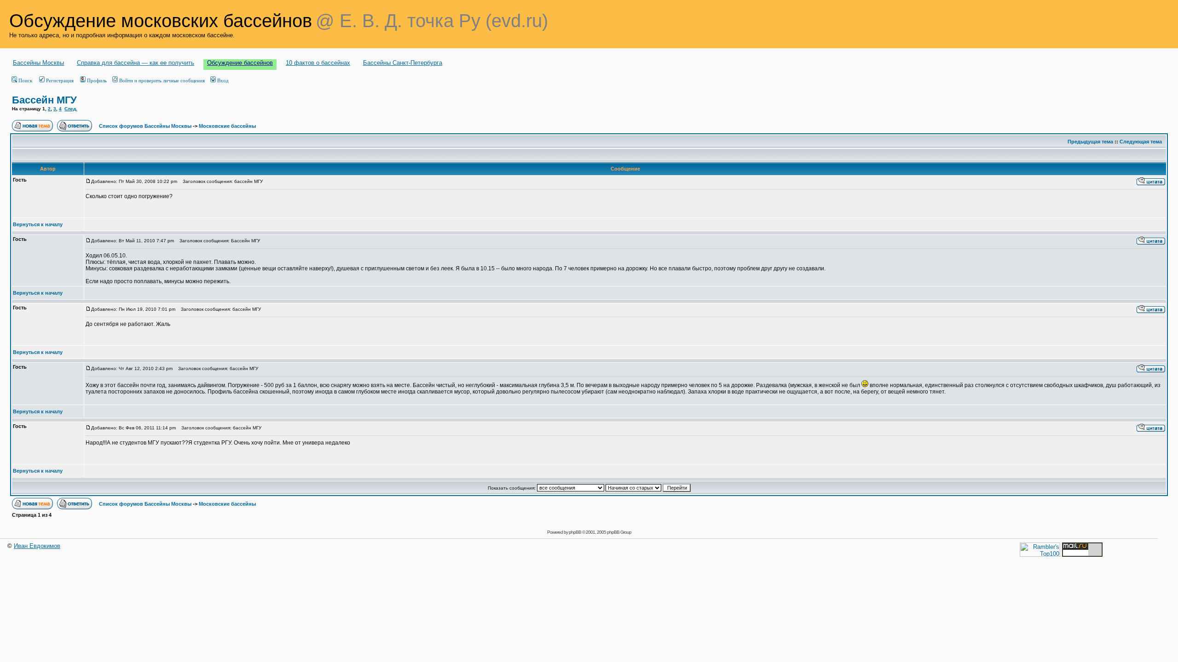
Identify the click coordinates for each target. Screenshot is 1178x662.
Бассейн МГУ (44, 100)
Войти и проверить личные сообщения (162, 80)
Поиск (25, 80)
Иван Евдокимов (37, 545)
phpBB (575, 532)
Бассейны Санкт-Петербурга (402, 62)
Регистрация (60, 80)
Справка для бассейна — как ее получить (135, 62)
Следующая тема (1141, 141)
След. (70, 108)
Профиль (97, 80)
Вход (223, 80)
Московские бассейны (227, 126)
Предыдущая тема (1090, 141)
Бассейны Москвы (38, 62)
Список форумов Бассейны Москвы (145, 126)
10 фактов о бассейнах (318, 62)
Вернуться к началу (38, 224)
